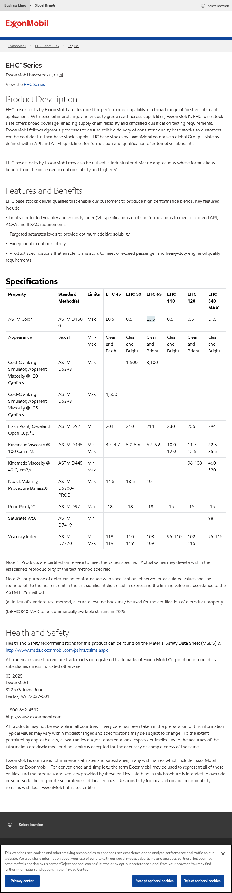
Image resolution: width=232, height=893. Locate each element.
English (73, 45)
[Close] (223, 853)
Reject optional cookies (202, 880)
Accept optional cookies (155, 880)
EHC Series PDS (47, 45)
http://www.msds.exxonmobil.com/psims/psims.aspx (57, 650)
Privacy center (22, 880)
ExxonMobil (17, 45)
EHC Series (34, 84)
